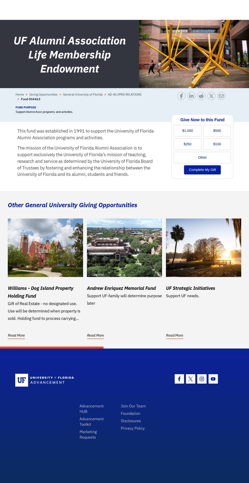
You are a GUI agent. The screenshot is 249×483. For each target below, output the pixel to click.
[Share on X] (212, 98)
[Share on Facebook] (182, 98)
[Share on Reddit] (202, 98)
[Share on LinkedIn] (192, 98)
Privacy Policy (133, 428)
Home (20, 94)
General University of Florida (83, 94)
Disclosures (131, 420)
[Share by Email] (222, 98)
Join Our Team (133, 406)
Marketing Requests (88, 434)
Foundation (130, 413)
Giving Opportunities (43, 94)
